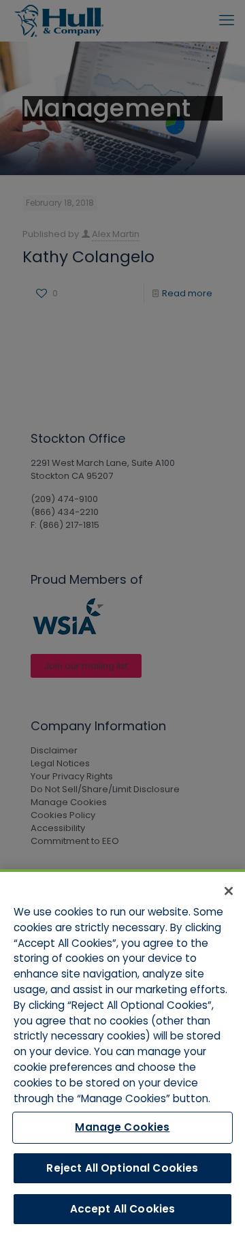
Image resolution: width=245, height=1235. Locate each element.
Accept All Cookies (123, 1209)
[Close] (229, 891)
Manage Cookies (122, 1127)
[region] (122, 1052)
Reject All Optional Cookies (122, 1168)
